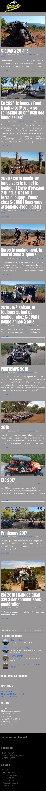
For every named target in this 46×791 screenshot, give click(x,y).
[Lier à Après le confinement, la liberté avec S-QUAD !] (23, 235)
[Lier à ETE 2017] (23, 465)
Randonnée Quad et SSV (19, 648)
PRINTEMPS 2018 (14, 369)
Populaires (6, 630)
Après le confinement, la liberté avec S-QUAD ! (21, 252)
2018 (5, 427)
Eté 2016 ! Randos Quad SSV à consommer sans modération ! (21, 600)
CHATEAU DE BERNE (9, 697)
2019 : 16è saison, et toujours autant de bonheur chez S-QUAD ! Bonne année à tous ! (20, 314)
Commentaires (25, 630)
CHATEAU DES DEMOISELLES (12, 694)
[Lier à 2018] (23, 412)
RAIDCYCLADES (7, 691)
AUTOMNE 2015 (16, 656)
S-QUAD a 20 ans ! (16, 51)
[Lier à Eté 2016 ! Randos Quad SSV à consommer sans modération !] (23, 575)
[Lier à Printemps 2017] (23, 518)
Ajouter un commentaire (27, 54)
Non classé (41, 121)
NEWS (41, 258)
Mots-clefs (37, 630)
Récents (15, 630)
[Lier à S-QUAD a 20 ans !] (23, 31)
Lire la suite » (6, 70)
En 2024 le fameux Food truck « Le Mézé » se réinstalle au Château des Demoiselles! (22, 110)
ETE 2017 (8, 480)
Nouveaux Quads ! (17, 640)
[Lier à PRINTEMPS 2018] (23, 354)
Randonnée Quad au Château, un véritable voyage (26, 665)
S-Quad (5, 54)
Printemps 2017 (14, 533)
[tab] (6, 630)
